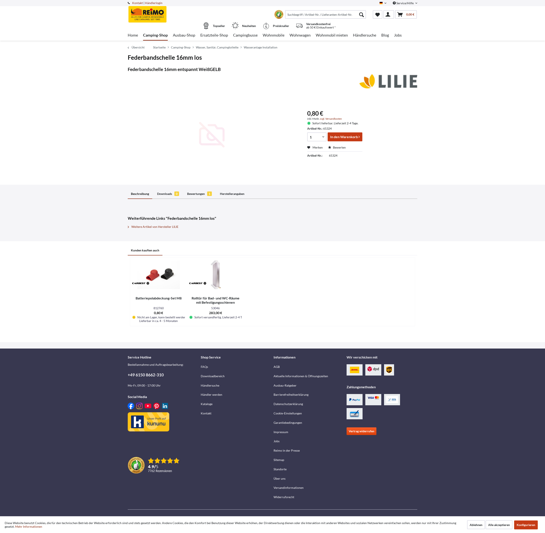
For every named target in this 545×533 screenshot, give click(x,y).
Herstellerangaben (232, 194)
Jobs (277, 441)
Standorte (280, 469)
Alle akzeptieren (499, 525)
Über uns (279, 478)
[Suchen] (361, 14)
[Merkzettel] (377, 14)
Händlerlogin (153, 3)
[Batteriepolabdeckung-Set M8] (158, 275)
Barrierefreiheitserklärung (291, 394)
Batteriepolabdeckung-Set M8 (159, 298)
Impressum (281, 432)
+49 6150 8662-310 (146, 374)
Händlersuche (210, 385)
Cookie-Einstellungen (288, 413)
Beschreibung (140, 194)
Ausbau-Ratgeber (285, 385)
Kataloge (206, 404)
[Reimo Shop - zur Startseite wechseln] (163, 12)
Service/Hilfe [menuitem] (405, 3)
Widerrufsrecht (284, 497)
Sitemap (279, 460)
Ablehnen (476, 525)
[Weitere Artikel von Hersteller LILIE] (388, 81)
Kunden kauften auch (145, 250)
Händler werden (211, 394)
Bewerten (339, 147)
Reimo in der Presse (287, 450)
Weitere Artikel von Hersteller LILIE (154, 226)
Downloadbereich (213, 376)
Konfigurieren (526, 525)
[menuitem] (325, 14)
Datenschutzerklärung (288, 404)
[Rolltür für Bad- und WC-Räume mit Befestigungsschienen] (215, 275)
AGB (277, 367)
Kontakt (137, 3)
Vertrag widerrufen (361, 431)
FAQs (204, 367)
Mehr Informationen (28, 526)
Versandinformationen (289, 487)
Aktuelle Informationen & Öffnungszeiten (301, 376)
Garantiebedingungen (288, 422)
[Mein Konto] (388, 14)
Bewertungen (198, 194)
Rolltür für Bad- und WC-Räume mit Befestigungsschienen (216, 300)
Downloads (167, 194)
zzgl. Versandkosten (331, 118)
